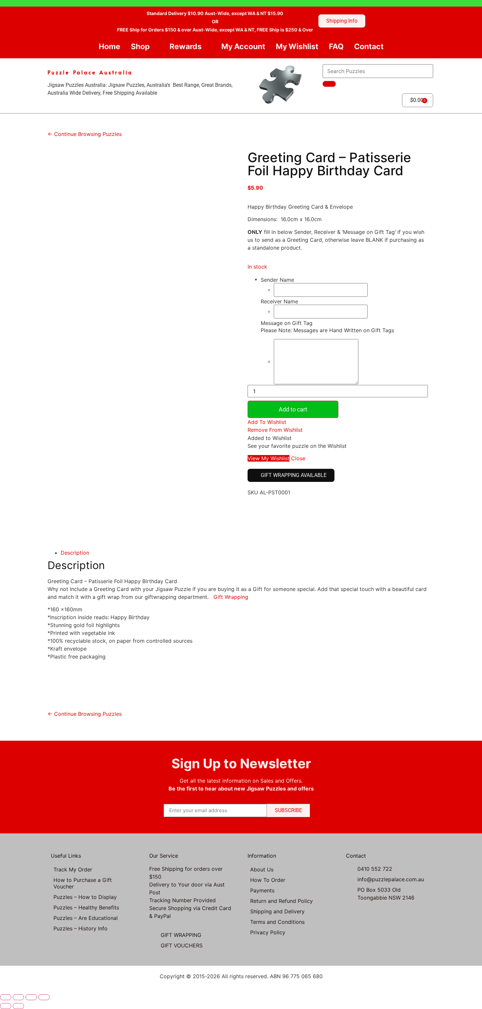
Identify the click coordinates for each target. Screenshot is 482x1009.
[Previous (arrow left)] (5, 1006)
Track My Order (72, 869)
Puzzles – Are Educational (85, 918)
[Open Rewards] (207, 46)
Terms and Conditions (277, 922)
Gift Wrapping (232, 597)
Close (298, 458)
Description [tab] (75, 552)
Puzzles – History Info (80, 928)
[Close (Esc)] (44, 997)
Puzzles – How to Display (85, 897)
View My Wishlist (269, 458)
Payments (262, 890)
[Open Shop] (155, 46)
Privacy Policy (267, 932)
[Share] (31, 997)
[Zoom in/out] (5, 997)
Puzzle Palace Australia (90, 72)
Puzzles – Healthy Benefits (86, 907)
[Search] (329, 84)
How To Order (267, 880)
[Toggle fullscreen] (18, 997)
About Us (261, 869)
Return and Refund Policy (281, 901)
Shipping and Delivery (277, 911)
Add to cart (293, 409)
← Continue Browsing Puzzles (85, 134)
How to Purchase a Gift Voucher (82, 883)
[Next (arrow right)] (18, 1006)
